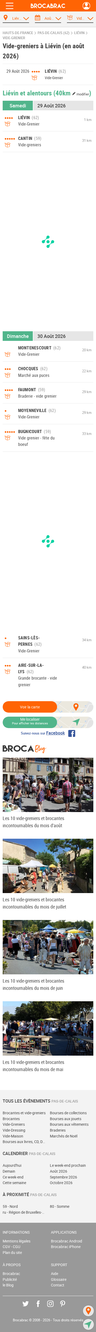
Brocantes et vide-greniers (24, 1112)
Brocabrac (11, 1273)
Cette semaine (14, 1182)
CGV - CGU (11, 1246)
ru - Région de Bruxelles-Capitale (24, 1212)
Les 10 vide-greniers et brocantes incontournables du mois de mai (33, 1065)
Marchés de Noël (63, 1136)
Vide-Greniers (14, 1124)
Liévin (79, 33)
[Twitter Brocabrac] (29, 1307)
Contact (57, 1284)
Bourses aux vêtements (69, 1124)
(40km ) (72, 92)
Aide (54, 1273)
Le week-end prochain (68, 1165)
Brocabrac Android (66, 1241)
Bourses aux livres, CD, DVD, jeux (24, 1141)
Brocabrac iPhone (66, 1246)
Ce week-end (13, 1177)
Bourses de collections (68, 1112)
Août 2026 (58, 1171)
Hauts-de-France (18, 33)
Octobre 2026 (61, 1182)
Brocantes (11, 1118)
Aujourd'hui (12, 1165)
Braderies (58, 1130)
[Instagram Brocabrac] (54, 1307)
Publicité (10, 1279)
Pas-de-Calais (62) (54, 33)
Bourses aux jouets (65, 1118)
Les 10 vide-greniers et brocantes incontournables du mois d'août (33, 822)
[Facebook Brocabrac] (42, 1307)
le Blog (8, 1284)
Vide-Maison (13, 1136)
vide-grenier (14, 38)
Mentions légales (16, 1241)
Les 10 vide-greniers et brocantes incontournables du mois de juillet (34, 903)
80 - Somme (59, 1206)
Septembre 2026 (63, 1177)
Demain (9, 1171)
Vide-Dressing (14, 1130)
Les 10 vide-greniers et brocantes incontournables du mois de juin (33, 984)
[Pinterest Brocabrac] (66, 1307)
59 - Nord (10, 1206)
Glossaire (58, 1279)
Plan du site (12, 1252)
